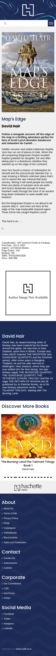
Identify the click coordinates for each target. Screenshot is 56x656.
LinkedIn (8, 628)
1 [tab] (5, 477)
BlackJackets (10, 537)
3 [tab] (11, 477)
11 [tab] (38, 477)
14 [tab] (48, 477)
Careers (8, 568)
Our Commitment (12, 583)
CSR (6, 588)
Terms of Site (10, 513)
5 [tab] (19, 477)
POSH (7, 598)
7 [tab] (26, 477)
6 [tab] (22, 477)
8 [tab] (29, 477)
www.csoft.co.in (23, 649)
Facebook (9, 614)
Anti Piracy (9, 593)
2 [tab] (8, 477)
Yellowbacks (10, 532)
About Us (8, 508)
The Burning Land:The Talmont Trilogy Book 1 (28, 463)
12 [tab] (41, 477)
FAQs (6, 523)
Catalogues (10, 528)
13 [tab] (45, 477)
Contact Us (9, 558)
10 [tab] (35, 477)
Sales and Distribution (15, 542)
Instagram (9, 623)
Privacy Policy (11, 518)
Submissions (10, 563)
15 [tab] (51, 477)
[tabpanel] (28, 443)
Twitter (7, 619)
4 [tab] (15, 477)
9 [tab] (32, 477)
